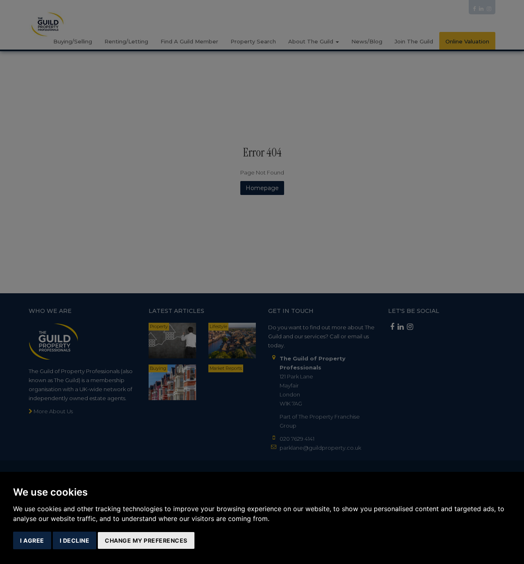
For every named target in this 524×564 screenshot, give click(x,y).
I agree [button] (32, 540)
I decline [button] (75, 540)
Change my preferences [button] (146, 540)
